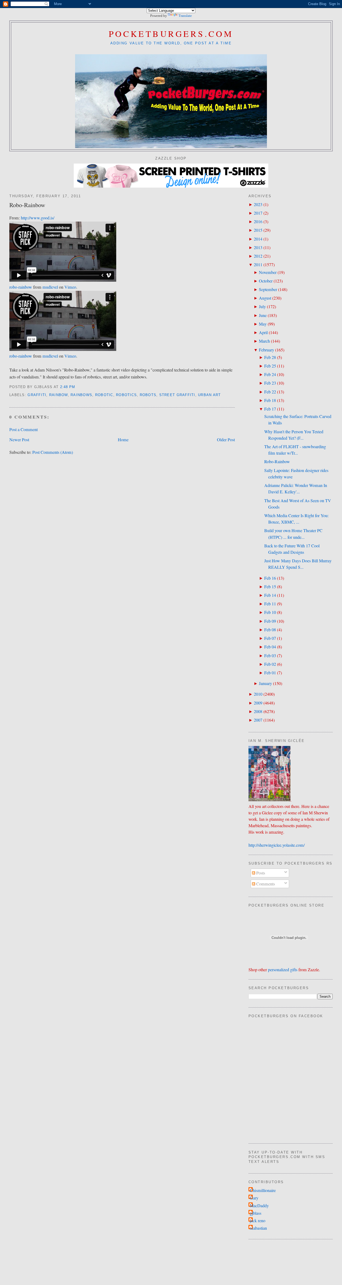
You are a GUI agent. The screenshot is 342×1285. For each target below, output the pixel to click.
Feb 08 (270, 630)
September (268, 289)
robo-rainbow (20, 287)
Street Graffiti (177, 395)
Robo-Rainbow (27, 205)
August (265, 298)
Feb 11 (270, 604)
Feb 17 (270, 409)
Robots (148, 395)
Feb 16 (270, 578)
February (266, 350)
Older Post (226, 440)
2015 (258, 230)
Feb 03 (270, 656)
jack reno (257, 1221)
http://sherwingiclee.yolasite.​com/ (276, 845)
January (265, 683)
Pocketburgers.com (171, 33)
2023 (258, 204)
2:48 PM (67, 387)
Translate (185, 16)
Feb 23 (270, 383)
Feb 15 (270, 587)
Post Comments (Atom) (52, 452)
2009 (258, 703)
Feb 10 (270, 612)
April (263, 332)
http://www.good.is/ (37, 218)
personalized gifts (282, 970)
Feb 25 (270, 366)
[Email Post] (77, 387)
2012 (258, 256)
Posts (260, 873)
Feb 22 (270, 392)
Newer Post (19, 440)
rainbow (58, 395)
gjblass (255, 1213)
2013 (258, 247)
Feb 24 (270, 374)
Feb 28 (270, 357)
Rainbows (81, 395)
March (264, 341)
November (268, 272)
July (262, 306)
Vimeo (70, 287)
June (263, 315)
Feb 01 (270, 673)
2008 (258, 711)
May (263, 324)
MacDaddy (259, 1206)
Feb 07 (270, 638)
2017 (258, 213)
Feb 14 (270, 595)
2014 (258, 239)
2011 (258, 265)
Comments (265, 884)
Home (123, 440)
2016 (258, 222)
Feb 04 (270, 647)
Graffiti (37, 395)
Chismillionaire (263, 1190)
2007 (258, 720)
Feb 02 (270, 664)
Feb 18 (270, 400)
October (266, 281)
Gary (254, 1198)
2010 (258, 694)
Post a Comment (23, 429)
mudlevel (50, 287)
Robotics (126, 395)
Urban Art (209, 395)
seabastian (258, 1228)
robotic (104, 395)
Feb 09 (270, 621)
